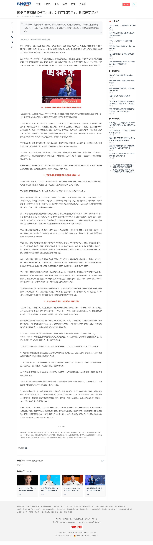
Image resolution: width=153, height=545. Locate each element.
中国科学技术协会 (72, 509)
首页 (38, 4)
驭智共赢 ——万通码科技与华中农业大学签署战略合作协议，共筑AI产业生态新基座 (122, 124)
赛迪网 (37, 512)
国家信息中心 (40, 509)
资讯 (48, 4)
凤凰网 (70, 512)
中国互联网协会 (95, 509)
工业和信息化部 (57, 506)
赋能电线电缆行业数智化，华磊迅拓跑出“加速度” (121, 89)
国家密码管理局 (120, 506)
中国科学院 (86, 506)
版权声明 (73, 519)
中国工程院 (95, 506)
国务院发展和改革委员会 (34, 506)
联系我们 (94, 519)
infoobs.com (79, 532)
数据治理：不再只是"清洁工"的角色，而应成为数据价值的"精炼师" (122, 139)
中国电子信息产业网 (47, 512)
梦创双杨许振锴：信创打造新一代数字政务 (121, 82)
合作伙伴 (87, 519)
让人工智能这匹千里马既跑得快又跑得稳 (121, 55)
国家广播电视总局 (75, 506)
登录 (26, 448)
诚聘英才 (80, 519)
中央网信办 (20, 506)
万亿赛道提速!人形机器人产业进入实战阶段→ (122, 47)
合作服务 (66, 519)
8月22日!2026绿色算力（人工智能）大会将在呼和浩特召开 (122, 154)
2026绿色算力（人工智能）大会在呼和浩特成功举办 (122, 131)
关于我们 (59, 519)
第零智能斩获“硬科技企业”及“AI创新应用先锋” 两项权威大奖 (122, 63)
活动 (56, 4)
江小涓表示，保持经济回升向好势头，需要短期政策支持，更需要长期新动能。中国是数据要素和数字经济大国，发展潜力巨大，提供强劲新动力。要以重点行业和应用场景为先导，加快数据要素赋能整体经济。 (61, 28)
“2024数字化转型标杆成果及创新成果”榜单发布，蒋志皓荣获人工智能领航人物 (122, 102)
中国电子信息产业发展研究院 (55, 509)
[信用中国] (76, 527)
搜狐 (60, 512)
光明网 (31, 512)
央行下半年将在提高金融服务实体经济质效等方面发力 (121, 34)
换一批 (30, 471)
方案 (65, 4)
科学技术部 (47, 506)
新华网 (25, 512)
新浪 (56, 512)
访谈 (73, 4)
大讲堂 (82, 4)
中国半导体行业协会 (125, 509)
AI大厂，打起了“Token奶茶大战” (120, 41)
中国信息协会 (84, 509)
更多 (102, 461)
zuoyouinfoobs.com (93, 522)
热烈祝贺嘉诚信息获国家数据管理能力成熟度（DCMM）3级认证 (121, 110)
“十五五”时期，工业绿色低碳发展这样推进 (122, 26)
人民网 (19, 512)
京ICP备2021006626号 (63, 535)
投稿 (127, 4)
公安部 (66, 506)
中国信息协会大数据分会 (110, 509)
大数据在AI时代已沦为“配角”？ (120, 96)
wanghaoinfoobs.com (68, 522)
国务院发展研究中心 (106, 506)
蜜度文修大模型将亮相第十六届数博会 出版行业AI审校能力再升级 (121, 147)
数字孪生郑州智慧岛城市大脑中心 (121, 75)
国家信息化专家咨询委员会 (26, 509)
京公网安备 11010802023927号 (87, 535)
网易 (65, 512)
